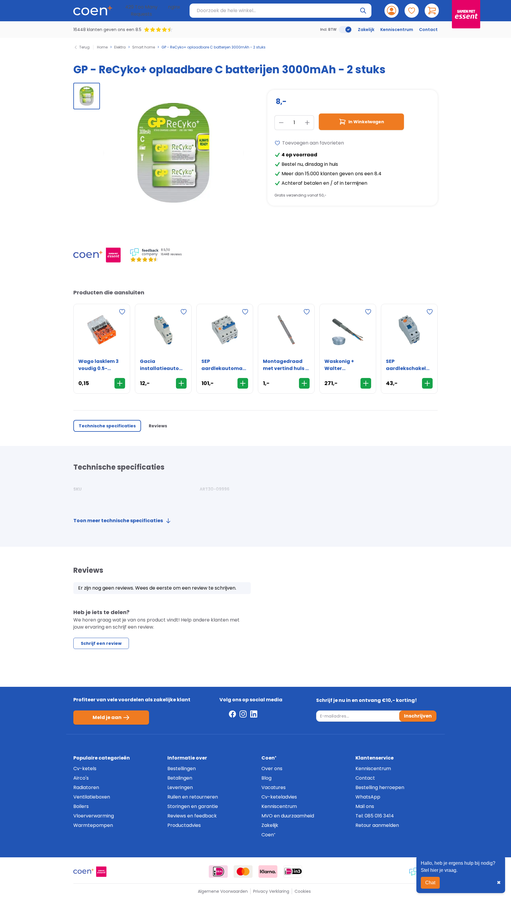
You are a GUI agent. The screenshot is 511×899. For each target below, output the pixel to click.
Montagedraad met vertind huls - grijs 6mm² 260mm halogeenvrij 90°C (286, 365)
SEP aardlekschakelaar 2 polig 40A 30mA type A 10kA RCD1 (409, 365)
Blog (266, 778)
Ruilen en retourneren (192, 796)
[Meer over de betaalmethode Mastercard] (243, 871)
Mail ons (364, 806)
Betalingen (179, 778)
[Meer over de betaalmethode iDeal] (218, 871)
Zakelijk (366, 30)
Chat (430, 882)
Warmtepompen (93, 825)
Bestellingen (181, 768)
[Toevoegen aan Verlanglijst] (122, 311)
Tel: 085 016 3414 (374, 815)
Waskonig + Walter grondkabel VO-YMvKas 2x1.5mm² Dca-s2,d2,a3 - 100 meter (346, 365)
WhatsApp (367, 796)
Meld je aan (107, 717)
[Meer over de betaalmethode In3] (292, 871)
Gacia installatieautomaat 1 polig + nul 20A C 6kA (163, 365)
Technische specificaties (107, 426)
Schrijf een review (101, 643)
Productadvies (184, 825)
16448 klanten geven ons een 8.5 (107, 30)
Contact (428, 30)
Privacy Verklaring (271, 891)
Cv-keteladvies (279, 796)
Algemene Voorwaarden (223, 891)
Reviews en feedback (192, 815)
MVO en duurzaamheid (287, 815)
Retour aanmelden (377, 825)
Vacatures (273, 787)
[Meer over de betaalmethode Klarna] (267, 871)
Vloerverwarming (93, 815)
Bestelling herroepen (379, 787)
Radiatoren (86, 787)
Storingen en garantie (192, 806)
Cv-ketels (84, 768)
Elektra (120, 47)
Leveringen (180, 787)
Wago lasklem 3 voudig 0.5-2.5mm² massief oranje (98, 365)
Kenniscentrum (396, 30)
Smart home (143, 47)
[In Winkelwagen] (119, 383)
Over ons (271, 768)
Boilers (81, 806)
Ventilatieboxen (91, 796)
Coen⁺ (268, 834)
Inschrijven (418, 716)
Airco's (81, 778)
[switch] (345, 29)
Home (102, 47)
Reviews (158, 426)
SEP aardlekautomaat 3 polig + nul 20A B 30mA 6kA (224, 365)
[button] (86, 96)
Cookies (303, 891)
